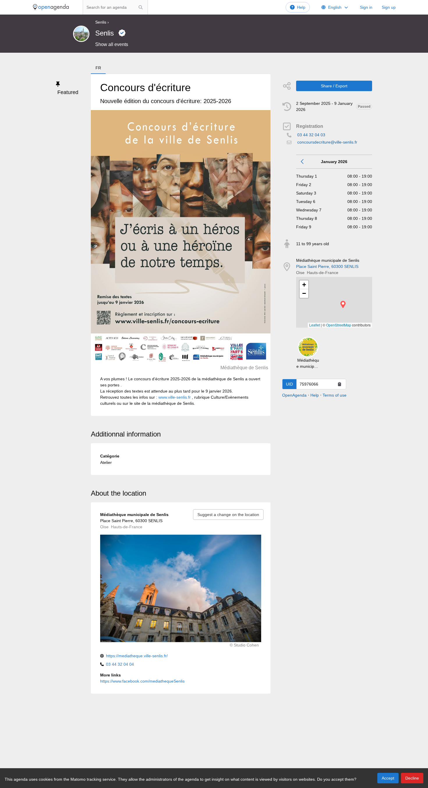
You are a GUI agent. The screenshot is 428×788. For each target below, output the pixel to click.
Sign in (366, 7)
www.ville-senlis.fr (174, 397)
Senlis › (102, 22)
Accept (388, 778)
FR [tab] (98, 68)
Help (301, 7)
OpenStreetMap (338, 324)
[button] (343, 304)
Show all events (111, 44)
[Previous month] (302, 161)
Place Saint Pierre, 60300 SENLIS (327, 266)
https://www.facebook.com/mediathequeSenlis (142, 681)
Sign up (389, 7)
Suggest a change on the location (228, 514)
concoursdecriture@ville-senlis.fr (327, 142)
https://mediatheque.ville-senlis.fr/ (137, 655)
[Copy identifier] (339, 384)
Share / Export (334, 86)
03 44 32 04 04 (120, 664)
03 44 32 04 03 (311, 134)
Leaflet (314, 324)
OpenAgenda (294, 395)
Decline (412, 778)
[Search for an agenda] (140, 7)
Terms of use (334, 395)
